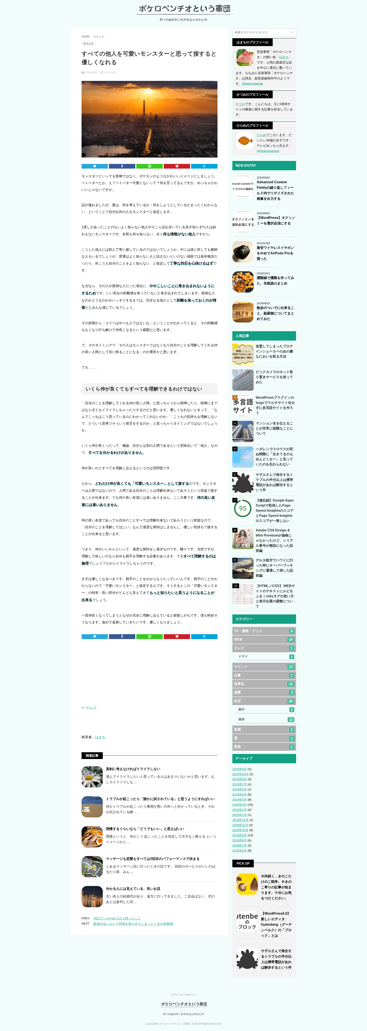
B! (204, 166)
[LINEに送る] (149, 166)
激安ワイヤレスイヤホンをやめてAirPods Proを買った (275, 253)
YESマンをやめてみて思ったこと (117, 918)
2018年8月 (239, 840)
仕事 (263, 675)
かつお (240, 104)
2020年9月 (239, 769)
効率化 (263, 684)
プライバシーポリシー (183, 994)
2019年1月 (239, 815)
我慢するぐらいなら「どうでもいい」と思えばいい (145, 829)
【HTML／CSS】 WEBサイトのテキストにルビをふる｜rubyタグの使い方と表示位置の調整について (275, 596)
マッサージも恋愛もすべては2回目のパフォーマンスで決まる (153, 859)
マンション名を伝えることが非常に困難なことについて (274, 428)
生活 (263, 701)
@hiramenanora (268, 151)
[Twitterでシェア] (95, 166)
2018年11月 (240, 825)
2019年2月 (239, 809)
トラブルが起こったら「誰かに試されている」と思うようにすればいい (160, 799)
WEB (263, 639)
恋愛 (263, 692)
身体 (265, 719)
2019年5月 (239, 794)
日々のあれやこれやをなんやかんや (183, 1014)
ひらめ (261, 135)
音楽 (263, 747)
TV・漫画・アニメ (263, 631)
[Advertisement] (149, 673)
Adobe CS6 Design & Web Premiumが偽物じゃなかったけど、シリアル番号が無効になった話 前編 (276, 540)
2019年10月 (240, 774)
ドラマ (265, 657)
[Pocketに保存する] (177, 166)
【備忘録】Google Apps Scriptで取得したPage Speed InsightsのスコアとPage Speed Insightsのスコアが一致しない (275, 511)
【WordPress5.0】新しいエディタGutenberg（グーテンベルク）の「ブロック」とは (276, 924)
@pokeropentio (252, 83)
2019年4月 (239, 799)
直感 (263, 729)
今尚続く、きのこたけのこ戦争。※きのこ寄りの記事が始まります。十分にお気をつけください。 (276, 887)
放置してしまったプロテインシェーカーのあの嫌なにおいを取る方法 (274, 351)
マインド (91, 707)
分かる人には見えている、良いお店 (133, 888)
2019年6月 (239, 789)
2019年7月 (239, 784)
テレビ (263, 648)
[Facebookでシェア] (122, 166)
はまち (100, 737)
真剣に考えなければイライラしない (133, 769)
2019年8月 (239, 779)
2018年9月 (239, 835)
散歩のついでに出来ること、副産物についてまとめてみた (275, 313)
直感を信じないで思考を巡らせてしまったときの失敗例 (133, 923)
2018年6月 (239, 850)
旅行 (265, 709)
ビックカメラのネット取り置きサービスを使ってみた (274, 377)
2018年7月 (239, 845)
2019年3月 (239, 804)
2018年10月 (240, 830)
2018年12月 (240, 820)
